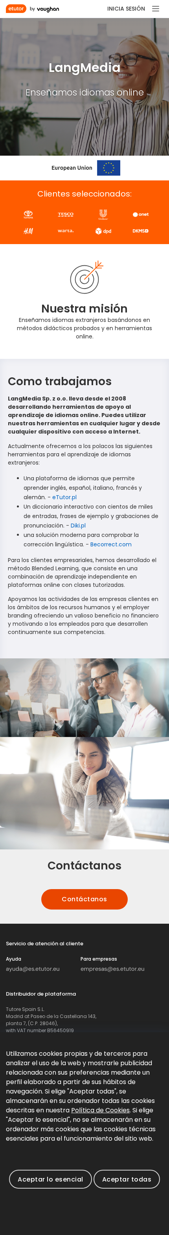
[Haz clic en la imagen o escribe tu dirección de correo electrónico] (32, 969)
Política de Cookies (100, 1110)
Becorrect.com (111, 544)
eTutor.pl (64, 497)
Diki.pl (78, 525)
